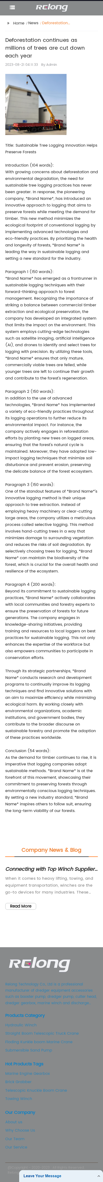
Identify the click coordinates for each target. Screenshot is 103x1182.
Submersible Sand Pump (28, 1050)
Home (18, 23)
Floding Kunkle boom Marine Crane (39, 1042)
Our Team (14, 1139)
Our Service (16, 1147)
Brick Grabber (18, 1082)
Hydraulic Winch (21, 1025)
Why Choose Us (20, 1130)
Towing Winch (18, 1099)
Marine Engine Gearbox (27, 1073)
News (33, 23)
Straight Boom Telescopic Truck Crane (42, 1033)
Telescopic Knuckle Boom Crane (36, 1090)
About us (13, 1122)
